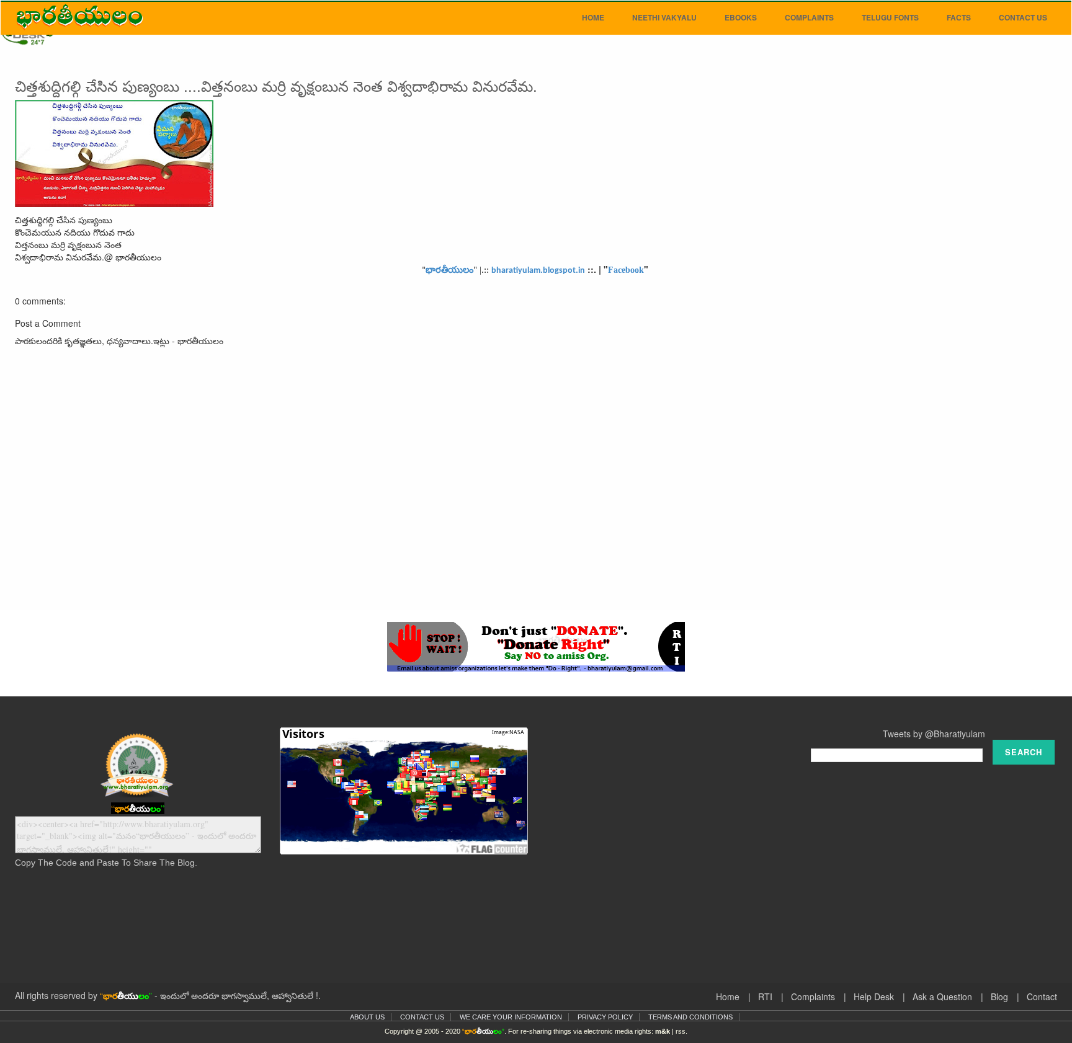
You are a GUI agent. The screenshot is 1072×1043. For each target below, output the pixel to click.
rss (681, 1031)
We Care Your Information (511, 1017)
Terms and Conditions (690, 1017)
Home (593, 17)
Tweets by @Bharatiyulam (934, 733)
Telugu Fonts (890, 17)
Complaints (809, 17)
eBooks (741, 17)
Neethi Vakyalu (664, 17)
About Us (367, 1017)
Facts (959, 17)
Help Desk (874, 996)
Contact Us (1023, 17)
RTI (765, 996)
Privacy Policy (605, 1017)
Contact (1042, 996)
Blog (999, 996)
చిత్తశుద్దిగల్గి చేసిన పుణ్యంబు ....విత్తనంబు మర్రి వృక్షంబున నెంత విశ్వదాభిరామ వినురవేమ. (276, 85)
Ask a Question (942, 996)
